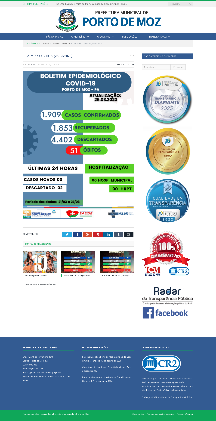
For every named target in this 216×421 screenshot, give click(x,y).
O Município (78, 36)
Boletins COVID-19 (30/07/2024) (117, 275)
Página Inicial (54, 36)
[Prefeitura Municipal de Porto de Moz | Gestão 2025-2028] (108, 19)
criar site (161, 378)
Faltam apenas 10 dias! (36, 275)
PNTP (154, 397)
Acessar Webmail (185, 413)
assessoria (163, 382)
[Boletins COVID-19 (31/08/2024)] (78, 262)
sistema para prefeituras (181, 378)
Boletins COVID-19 (125, 64)
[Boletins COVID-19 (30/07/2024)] (117, 262)
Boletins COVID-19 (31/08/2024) (79, 275)
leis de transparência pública (156, 390)
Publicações (129, 36)
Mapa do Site (138, 413)
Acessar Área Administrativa (160, 413)
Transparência (158, 36)
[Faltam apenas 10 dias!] (40, 262)
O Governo (103, 36)
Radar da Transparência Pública (176, 397)
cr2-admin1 (32, 64)
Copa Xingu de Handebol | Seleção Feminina (79, 4)
